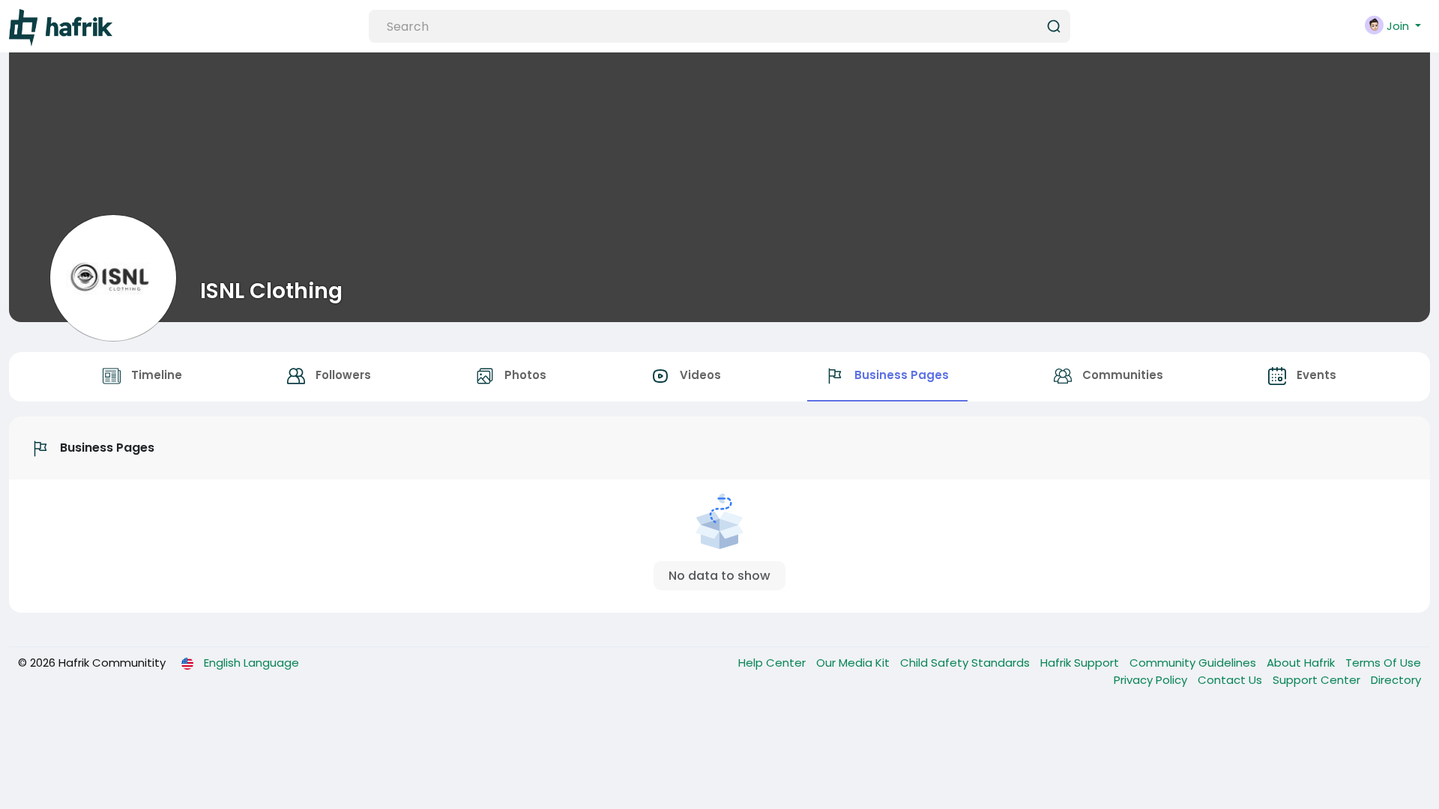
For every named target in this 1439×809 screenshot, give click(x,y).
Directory (1396, 680)
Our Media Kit (854, 662)
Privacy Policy (1152, 680)
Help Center (773, 662)
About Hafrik (1302, 662)
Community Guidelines (1194, 662)
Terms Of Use (1383, 662)
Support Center (1318, 680)
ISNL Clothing (271, 291)
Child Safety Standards (966, 662)
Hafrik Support (1081, 662)
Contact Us (1231, 680)
